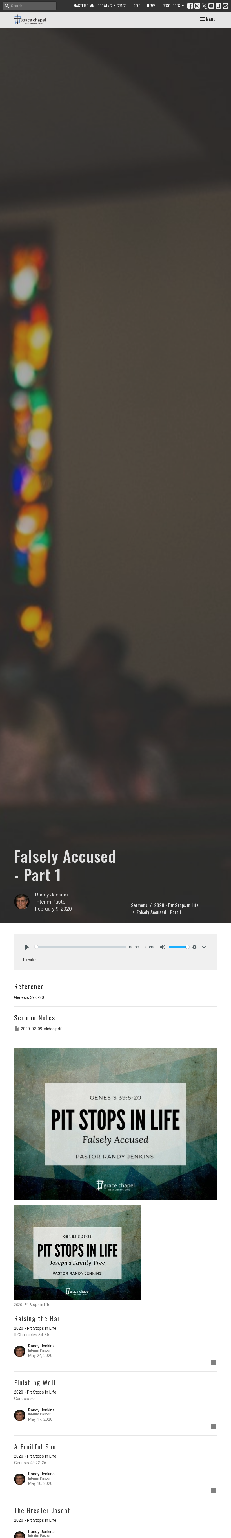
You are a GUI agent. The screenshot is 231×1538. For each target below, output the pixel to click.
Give (136, 5)
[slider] (80, 947)
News (151, 5)
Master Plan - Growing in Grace (100, 5)
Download (31, 959)
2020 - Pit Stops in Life (176, 905)
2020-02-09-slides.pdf (41, 1028)
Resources (171, 5)
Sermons (139, 905)
